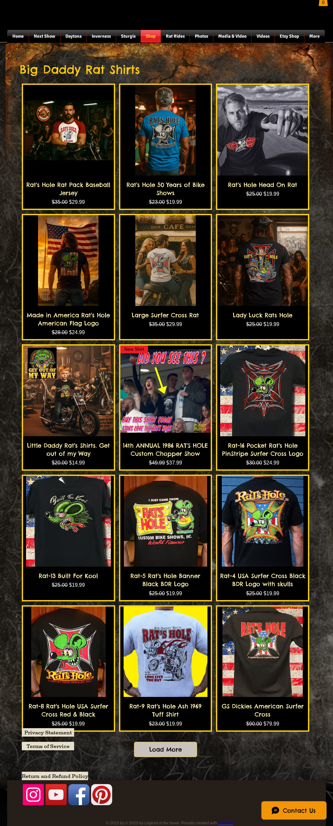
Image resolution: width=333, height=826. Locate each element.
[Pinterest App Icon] (101, 794)
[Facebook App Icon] (78, 794)
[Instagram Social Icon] (33, 794)
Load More (165, 749)
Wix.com (225, 823)
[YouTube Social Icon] (56, 794)
